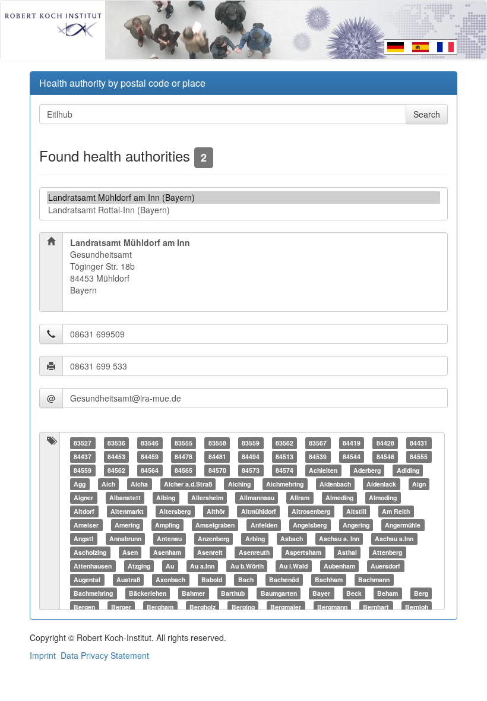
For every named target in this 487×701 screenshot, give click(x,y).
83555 (183, 442)
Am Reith (396, 511)
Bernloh (416, 606)
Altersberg (175, 511)
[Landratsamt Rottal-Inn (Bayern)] (243, 210)
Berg (421, 593)
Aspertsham (303, 552)
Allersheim (207, 497)
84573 (251, 470)
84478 (183, 456)
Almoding (383, 497)
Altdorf (84, 511)
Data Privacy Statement (105, 655)
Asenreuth (254, 552)
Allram (299, 497)
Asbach (291, 538)
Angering (356, 524)
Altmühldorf (258, 511)
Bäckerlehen (147, 593)
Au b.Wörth (247, 565)
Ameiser (86, 524)
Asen (130, 552)
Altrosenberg (311, 511)
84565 (183, 470)
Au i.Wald (293, 565)
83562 (284, 442)
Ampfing (167, 524)
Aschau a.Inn (394, 538)
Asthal (347, 552)
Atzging (139, 565)
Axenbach (170, 579)
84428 (385, 442)
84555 (419, 456)
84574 (284, 470)
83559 (251, 442)
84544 (351, 456)
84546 (385, 456)
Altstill (356, 511)
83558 (217, 442)
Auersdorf (385, 565)
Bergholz (202, 606)
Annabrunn (125, 538)
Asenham (167, 552)
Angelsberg (310, 524)
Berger (121, 606)
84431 (419, 442)
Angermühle (402, 524)
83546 (150, 442)
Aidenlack (381, 483)
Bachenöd (284, 579)
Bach (246, 579)
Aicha (139, 483)
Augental (87, 579)
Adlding (408, 470)
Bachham (329, 579)
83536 (116, 442)
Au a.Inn (202, 565)
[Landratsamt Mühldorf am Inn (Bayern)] (243, 197)
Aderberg (367, 470)
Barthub (233, 593)
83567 (318, 442)
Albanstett (125, 497)
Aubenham (339, 565)
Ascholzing (90, 552)
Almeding (339, 497)
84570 (217, 470)
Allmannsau (256, 497)
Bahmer (193, 593)
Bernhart (376, 606)
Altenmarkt (127, 511)
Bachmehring (93, 593)
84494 (251, 456)
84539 (318, 456)
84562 (116, 470)
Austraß (128, 579)
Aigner (83, 497)
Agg (80, 483)
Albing (165, 497)
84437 (82, 456)
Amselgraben (215, 524)
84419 (351, 442)
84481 (217, 456)
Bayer (321, 593)
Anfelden (264, 524)
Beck (354, 593)
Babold (211, 579)
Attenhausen (93, 565)
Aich (108, 483)
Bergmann (332, 606)
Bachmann (374, 579)
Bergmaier (285, 606)
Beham (387, 593)
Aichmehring (284, 483)
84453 (116, 456)
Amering (127, 524)
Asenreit (210, 552)
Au (170, 565)
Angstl (83, 538)
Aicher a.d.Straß (188, 483)
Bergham (160, 606)
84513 (284, 456)
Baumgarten (279, 593)
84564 (150, 470)
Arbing (255, 538)
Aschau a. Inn (339, 538)
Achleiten (323, 470)
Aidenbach (335, 483)
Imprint (43, 655)
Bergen (84, 606)
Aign (419, 483)
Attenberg (387, 552)
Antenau (169, 538)
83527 (82, 442)
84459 (150, 456)
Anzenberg (213, 538)
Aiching (239, 483)
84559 (82, 470)
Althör (216, 511)
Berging (243, 606)
